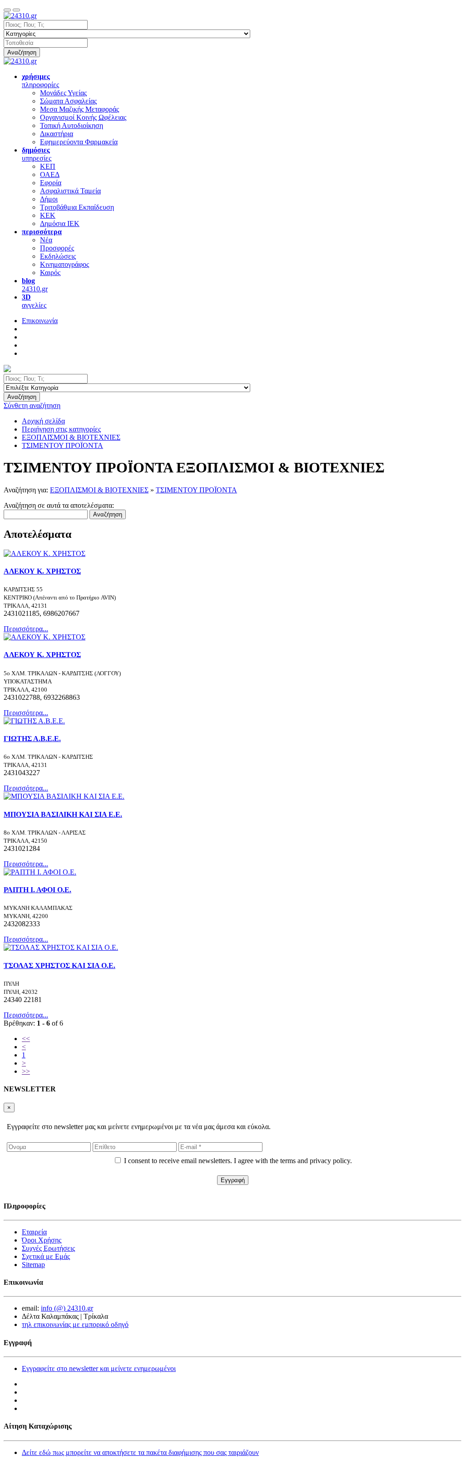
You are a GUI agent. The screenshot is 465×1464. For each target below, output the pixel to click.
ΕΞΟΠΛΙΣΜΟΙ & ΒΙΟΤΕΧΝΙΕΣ (99, 490)
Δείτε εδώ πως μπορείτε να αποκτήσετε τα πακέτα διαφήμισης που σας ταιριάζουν (140, 1452)
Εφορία (50, 183)
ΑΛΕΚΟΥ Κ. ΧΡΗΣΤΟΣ (42, 571)
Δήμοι (49, 199)
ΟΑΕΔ (49, 174)
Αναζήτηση (21, 52)
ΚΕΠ (47, 166)
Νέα (46, 240)
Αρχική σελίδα (43, 421)
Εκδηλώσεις (58, 256)
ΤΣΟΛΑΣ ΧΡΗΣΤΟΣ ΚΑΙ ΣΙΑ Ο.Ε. (59, 965)
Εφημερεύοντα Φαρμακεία (79, 142)
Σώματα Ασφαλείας (68, 101)
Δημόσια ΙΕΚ (59, 223)
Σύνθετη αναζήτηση (32, 405)
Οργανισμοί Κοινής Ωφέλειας (83, 117)
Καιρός (50, 272)
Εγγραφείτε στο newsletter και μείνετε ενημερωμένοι (99, 1368)
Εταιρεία (34, 1232)
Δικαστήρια (56, 134)
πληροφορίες (40, 80)
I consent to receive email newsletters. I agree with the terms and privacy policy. (238, 1160)
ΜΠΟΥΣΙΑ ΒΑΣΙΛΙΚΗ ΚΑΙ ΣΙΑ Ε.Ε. (63, 814)
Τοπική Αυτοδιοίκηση (71, 125)
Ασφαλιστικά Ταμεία (70, 191)
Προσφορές (57, 248)
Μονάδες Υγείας (63, 93)
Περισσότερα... (26, 629)
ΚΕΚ (47, 215)
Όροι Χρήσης (41, 1240)
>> (26, 1071)
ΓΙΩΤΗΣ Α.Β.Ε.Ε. (32, 738)
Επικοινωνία (40, 320)
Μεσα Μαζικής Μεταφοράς (79, 109)
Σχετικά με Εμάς (46, 1256)
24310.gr (35, 285)
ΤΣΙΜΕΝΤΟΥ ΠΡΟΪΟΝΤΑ (196, 490)
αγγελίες (34, 301)
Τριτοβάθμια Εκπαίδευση (77, 207)
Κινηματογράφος (64, 264)
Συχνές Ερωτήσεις (48, 1248)
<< (26, 1038)
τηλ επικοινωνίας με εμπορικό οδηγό (75, 1324)
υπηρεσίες (36, 154)
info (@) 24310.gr (67, 1308)
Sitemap (33, 1264)
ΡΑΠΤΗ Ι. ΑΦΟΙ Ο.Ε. (37, 890)
